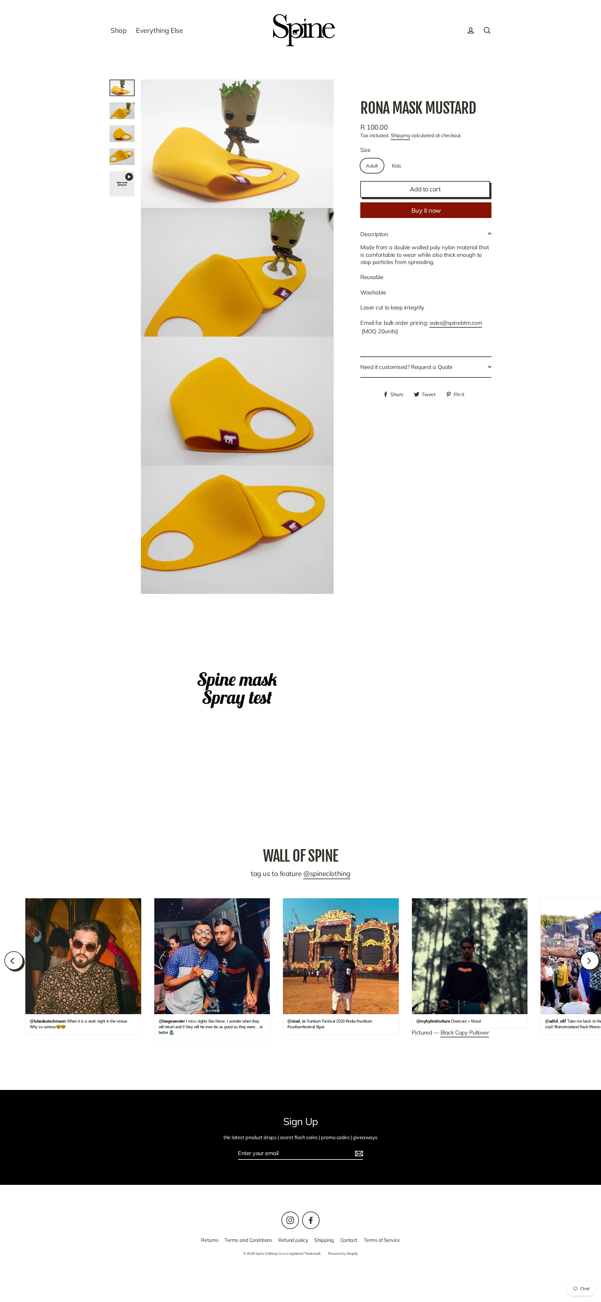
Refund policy (293, 1240)
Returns (209, 1240)
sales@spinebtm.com (455, 322)
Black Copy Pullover (464, 1032)
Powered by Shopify (343, 1253)
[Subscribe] (358, 1153)
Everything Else (159, 30)
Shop (118, 30)
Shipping (400, 135)
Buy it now (426, 210)
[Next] (589, 960)
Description (374, 233)
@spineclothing (326, 873)
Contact (348, 1240)
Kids (396, 165)
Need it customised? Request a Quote (406, 367)
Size (365, 149)
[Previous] (13, 960)
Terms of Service (382, 1240)
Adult (372, 165)
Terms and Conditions (248, 1240)
